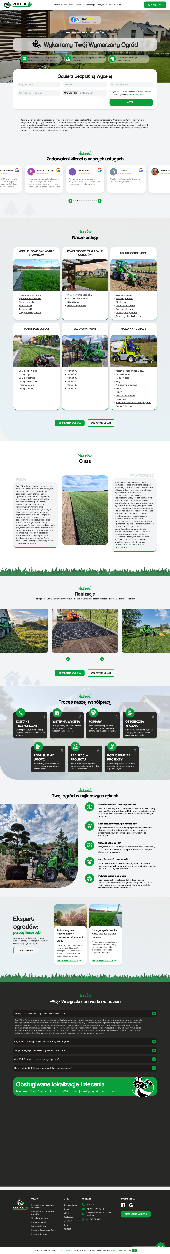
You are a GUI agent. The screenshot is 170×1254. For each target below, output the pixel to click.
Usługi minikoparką (29, 381)
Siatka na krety (26, 302)
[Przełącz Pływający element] (160, 1246)
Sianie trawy (122, 302)
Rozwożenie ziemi (125, 309)
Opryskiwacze (123, 374)
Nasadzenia (73, 301)
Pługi (118, 381)
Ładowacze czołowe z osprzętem (133, 402)
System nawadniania (30, 298)
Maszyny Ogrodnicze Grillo (43, 1230)
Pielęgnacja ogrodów (30, 312)
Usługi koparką (26, 374)
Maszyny (100, 5)
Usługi (78, 5)
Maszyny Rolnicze (39, 1234)
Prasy (119, 391)
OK (135, 1250)
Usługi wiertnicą (27, 377)
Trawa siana (25, 305)
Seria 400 (72, 384)
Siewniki (120, 388)
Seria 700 (72, 374)
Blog (111, 5)
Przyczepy (121, 399)
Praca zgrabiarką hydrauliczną (131, 316)
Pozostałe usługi (38, 1222)
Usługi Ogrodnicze (39, 1218)
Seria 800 (72, 370)
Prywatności (113, 1250)
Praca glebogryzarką (127, 312)
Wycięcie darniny (125, 295)
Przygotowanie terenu (30, 295)
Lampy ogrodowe (76, 305)
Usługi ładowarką (28, 370)
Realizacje (90, 5)
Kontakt (118, 5)
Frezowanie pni (26, 384)
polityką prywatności (135, 94)
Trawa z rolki (25, 309)
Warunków (122, 1250)
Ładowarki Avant (38, 1226)
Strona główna (60, 5)
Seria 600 (72, 377)
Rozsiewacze (122, 377)
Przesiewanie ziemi (125, 305)
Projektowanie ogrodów (79, 294)
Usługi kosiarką (26, 388)
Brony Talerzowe (124, 406)
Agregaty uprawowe (126, 384)
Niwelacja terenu (124, 298)
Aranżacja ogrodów (77, 298)
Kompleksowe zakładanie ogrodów (42, 1212)
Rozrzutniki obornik (125, 395)
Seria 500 (72, 381)
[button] (70, 201)
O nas (71, 5)
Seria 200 (72, 388)
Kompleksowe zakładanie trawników (42, 1206)
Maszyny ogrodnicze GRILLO (130, 370)
